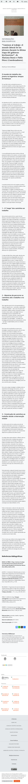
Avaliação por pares (14, 744)
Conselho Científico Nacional (13, 725)
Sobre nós (13, 722)
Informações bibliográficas (8, 40)
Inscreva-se (14, 759)
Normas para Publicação (14, 747)
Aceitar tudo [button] (17, 781)
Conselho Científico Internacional (14, 729)
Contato (14, 764)
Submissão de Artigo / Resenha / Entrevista (14, 750)
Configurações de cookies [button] (7, 781)
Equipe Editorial (14, 732)
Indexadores (14, 735)
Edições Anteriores (14, 755)
